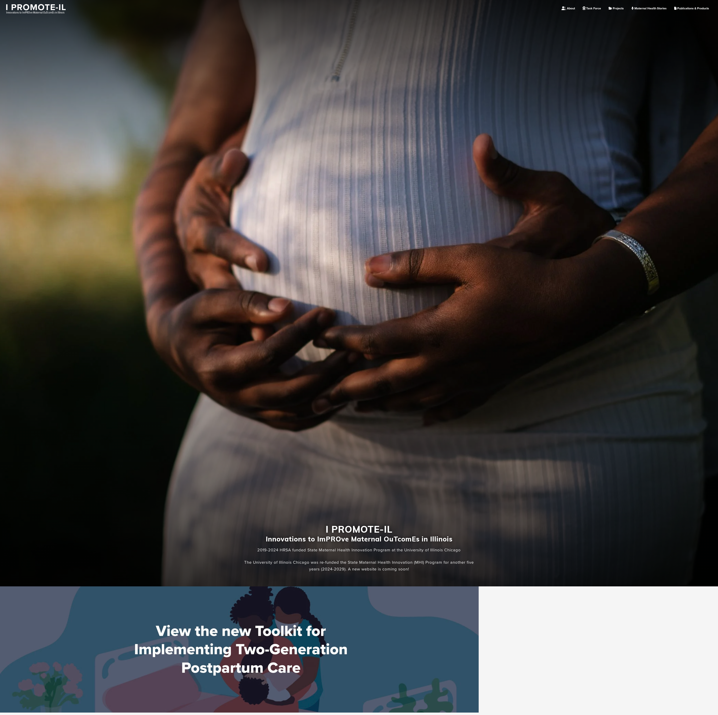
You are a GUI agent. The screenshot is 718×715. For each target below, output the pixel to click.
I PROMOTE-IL (36, 7)
